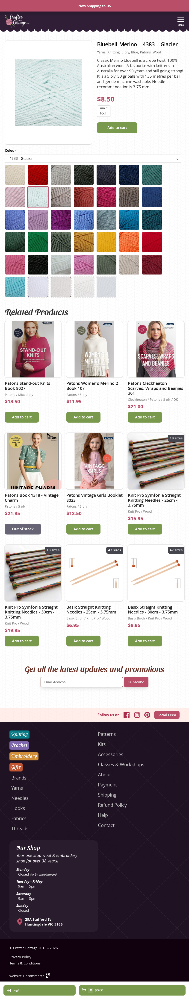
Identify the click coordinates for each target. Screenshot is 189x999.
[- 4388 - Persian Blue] (38, 287)
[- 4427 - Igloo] (60, 264)
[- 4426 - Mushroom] (83, 287)
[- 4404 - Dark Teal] (129, 219)
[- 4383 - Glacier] (38, 197)
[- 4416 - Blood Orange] (129, 242)
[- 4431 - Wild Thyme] (106, 264)
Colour (10, 150)
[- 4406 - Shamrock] (15, 242)
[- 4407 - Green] (38, 242)
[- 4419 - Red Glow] (152, 242)
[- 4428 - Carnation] (83, 264)
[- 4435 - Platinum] (129, 264)
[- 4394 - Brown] (60, 287)
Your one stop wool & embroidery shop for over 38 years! (46, 858)
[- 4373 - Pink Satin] (15, 197)
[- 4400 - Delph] (83, 219)
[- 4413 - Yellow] (106, 242)
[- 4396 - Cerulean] (15, 219)
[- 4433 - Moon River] (106, 287)
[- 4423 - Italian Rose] (15, 264)
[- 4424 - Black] (38, 264)
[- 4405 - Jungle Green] (152, 219)
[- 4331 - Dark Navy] (106, 174)
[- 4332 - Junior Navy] (129, 174)
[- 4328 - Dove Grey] (60, 174)
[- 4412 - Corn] (83, 242)
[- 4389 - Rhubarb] (106, 197)
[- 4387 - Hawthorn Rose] (83, 197)
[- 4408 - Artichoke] (60, 242)
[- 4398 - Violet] (38, 219)
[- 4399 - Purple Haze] (60, 219)
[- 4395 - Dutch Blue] (152, 197)
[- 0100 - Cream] (15, 174)
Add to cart (117, 127)
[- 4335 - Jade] (152, 174)
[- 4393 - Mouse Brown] (129, 197)
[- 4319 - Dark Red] (38, 174)
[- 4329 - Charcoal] (83, 174)
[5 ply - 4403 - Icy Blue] (15, 287)
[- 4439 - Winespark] (152, 264)
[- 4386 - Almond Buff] (60, 197)
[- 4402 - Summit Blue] (106, 219)
